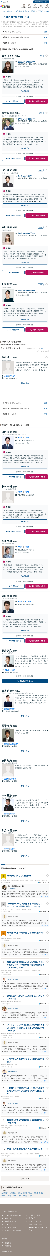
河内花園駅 (22, 604)
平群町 (36, 1193)
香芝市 (25, 1193)
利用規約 (32, 1218)
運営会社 (8, 1243)
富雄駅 (6, 816)
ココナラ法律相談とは (13, 1215)
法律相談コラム (10, 1221)
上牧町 (14, 1196)
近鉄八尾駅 (22, 440)
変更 (45, 32)
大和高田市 (14, 744)
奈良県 (6, 376)
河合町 (12, 709)
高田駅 (6, 746)
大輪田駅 (7, 711)
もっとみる (25, 1178)
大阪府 (20, 437)
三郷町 (41, 1193)
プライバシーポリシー (37, 1221)
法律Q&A (8, 1218)
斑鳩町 (3, 1196)
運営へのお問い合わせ (13, 1230)
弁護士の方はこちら (41, 2)
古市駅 (6, 781)
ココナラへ (5, 2)
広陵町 (25, 1196)
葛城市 (30, 1193)
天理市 (13, 670)
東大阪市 (28, 601)
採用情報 (8, 1246)
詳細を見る (25, 383)
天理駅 (7, 672)
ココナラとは (9, 1224)
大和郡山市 (13, 1193)
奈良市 (12, 814)
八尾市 (27, 437)
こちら (41, 348)
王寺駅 (6, 378)
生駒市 (20, 1193)
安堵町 (9, 1196)
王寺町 (20, 62)
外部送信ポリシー (35, 1224)
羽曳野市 (13, 779)
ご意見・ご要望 (34, 1215)
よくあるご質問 (10, 1227)
